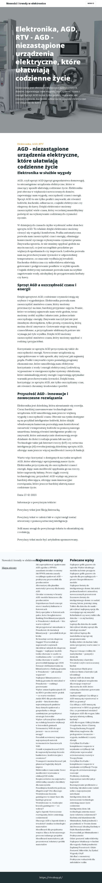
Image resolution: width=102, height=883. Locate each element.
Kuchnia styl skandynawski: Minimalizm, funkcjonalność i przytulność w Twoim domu (83, 820)
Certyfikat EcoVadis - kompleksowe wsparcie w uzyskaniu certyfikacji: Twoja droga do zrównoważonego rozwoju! (83, 767)
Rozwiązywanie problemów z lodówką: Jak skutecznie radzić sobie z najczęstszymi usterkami (84, 789)
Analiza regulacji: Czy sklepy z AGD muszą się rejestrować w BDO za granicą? (84, 698)
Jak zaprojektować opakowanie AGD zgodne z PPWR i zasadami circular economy (51, 567)
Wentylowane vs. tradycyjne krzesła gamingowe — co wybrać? (49, 805)
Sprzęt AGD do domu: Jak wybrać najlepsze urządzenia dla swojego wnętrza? (84, 680)
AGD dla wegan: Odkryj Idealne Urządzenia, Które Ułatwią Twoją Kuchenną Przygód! (84, 725)
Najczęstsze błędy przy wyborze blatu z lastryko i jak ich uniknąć (83, 671)
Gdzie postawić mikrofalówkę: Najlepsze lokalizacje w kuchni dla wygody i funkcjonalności (84, 841)
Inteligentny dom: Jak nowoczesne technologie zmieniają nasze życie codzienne (82, 801)
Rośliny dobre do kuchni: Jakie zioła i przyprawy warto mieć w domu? (85, 645)
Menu (90, 3)
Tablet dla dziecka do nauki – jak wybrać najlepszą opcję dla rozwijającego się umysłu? (84, 609)
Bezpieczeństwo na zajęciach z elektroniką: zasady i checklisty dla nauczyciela (50, 782)
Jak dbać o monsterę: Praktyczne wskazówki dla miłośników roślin (82, 859)
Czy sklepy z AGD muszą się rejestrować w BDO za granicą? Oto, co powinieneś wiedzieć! (85, 707)
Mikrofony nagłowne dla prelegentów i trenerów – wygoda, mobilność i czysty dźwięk (83, 735)
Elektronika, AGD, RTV (30, 144)
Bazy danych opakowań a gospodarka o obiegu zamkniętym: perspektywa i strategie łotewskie (49, 712)
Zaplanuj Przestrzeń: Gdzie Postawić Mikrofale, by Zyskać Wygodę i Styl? (84, 850)
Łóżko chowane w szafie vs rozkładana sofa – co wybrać (49, 655)
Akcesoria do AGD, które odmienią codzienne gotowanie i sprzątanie (85, 689)
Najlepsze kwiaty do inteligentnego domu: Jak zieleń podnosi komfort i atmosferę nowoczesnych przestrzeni (85, 590)
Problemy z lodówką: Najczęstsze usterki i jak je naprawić (82, 779)
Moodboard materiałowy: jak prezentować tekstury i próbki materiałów (50, 841)
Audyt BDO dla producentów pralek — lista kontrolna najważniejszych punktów (49, 701)
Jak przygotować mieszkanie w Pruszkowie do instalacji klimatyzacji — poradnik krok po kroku (51, 631)
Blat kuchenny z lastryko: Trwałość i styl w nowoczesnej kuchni (84, 663)
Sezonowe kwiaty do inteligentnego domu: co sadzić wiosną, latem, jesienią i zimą (85, 600)
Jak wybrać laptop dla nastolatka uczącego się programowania (81, 636)
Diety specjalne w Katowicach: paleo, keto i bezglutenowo (50, 613)
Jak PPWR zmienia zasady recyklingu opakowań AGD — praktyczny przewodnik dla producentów (49, 578)
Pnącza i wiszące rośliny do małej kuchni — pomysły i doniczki (83, 654)
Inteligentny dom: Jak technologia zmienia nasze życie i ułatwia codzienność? (83, 811)
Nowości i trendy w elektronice (26, 3)
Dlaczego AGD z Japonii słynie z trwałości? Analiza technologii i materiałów (51, 823)
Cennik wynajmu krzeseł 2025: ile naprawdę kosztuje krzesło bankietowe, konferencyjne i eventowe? (50, 753)
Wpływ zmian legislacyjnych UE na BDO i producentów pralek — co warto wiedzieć (51, 692)
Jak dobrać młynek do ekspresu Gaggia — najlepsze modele (50, 649)
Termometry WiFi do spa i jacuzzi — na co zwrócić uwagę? (48, 731)
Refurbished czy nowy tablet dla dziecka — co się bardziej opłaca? (85, 618)
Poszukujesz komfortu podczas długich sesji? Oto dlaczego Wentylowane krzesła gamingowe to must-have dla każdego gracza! (51, 794)
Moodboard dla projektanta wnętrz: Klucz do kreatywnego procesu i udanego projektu (50, 832)
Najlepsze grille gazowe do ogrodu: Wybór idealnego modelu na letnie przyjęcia (83, 567)
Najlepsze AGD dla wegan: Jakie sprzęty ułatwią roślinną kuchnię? (85, 716)
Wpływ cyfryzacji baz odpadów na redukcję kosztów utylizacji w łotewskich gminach (50, 722)
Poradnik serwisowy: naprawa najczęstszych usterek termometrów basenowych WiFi (50, 741)
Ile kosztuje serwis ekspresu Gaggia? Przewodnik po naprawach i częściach (49, 642)
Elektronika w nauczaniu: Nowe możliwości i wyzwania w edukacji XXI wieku (51, 773)
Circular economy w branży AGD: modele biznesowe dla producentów (49, 597)
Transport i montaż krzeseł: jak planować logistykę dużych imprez (51, 764)
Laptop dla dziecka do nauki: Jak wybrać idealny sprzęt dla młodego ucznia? (84, 627)
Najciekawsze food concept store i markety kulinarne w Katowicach (49, 606)
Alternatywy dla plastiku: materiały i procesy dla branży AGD (50, 588)
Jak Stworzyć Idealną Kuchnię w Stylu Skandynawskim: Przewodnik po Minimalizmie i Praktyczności (85, 831)
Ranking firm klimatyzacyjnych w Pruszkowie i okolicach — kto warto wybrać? (50, 621)
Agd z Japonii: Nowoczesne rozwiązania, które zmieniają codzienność (49, 814)
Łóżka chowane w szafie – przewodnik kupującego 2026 (50, 661)
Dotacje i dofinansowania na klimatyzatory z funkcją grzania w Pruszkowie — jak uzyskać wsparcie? (51, 670)
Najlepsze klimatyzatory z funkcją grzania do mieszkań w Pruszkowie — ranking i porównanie (50, 682)
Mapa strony (9, 567)
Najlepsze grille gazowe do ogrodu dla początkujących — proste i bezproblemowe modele (84, 578)
